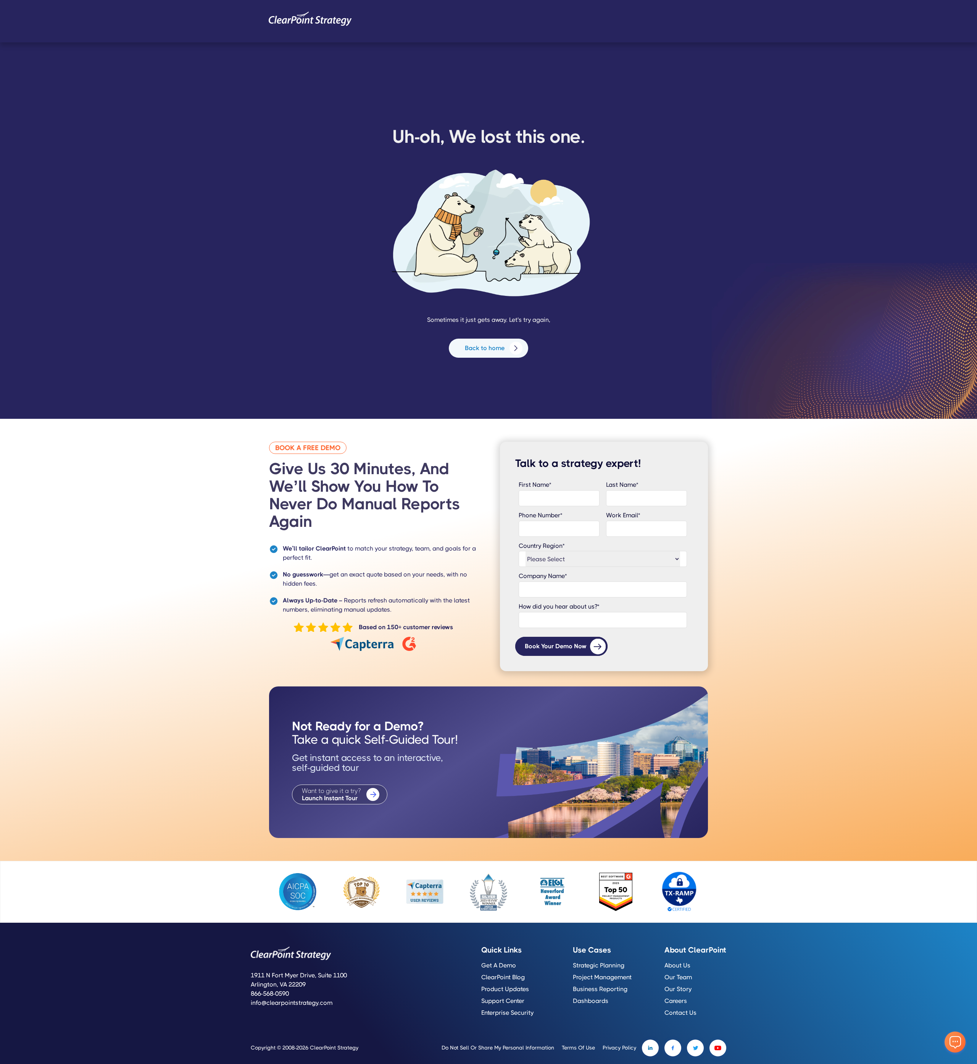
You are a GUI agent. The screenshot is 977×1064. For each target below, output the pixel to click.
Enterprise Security (507, 1013)
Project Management (602, 977)
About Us (677, 965)
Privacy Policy (619, 1048)
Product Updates (505, 989)
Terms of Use (578, 1048)
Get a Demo (498, 965)
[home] (310, 18)
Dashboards (590, 1001)
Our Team (678, 977)
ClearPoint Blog (503, 977)
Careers (675, 1001)
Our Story (678, 989)
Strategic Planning (598, 965)
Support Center (502, 1001)
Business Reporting (600, 989)
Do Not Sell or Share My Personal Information (498, 1048)
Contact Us (680, 1013)
